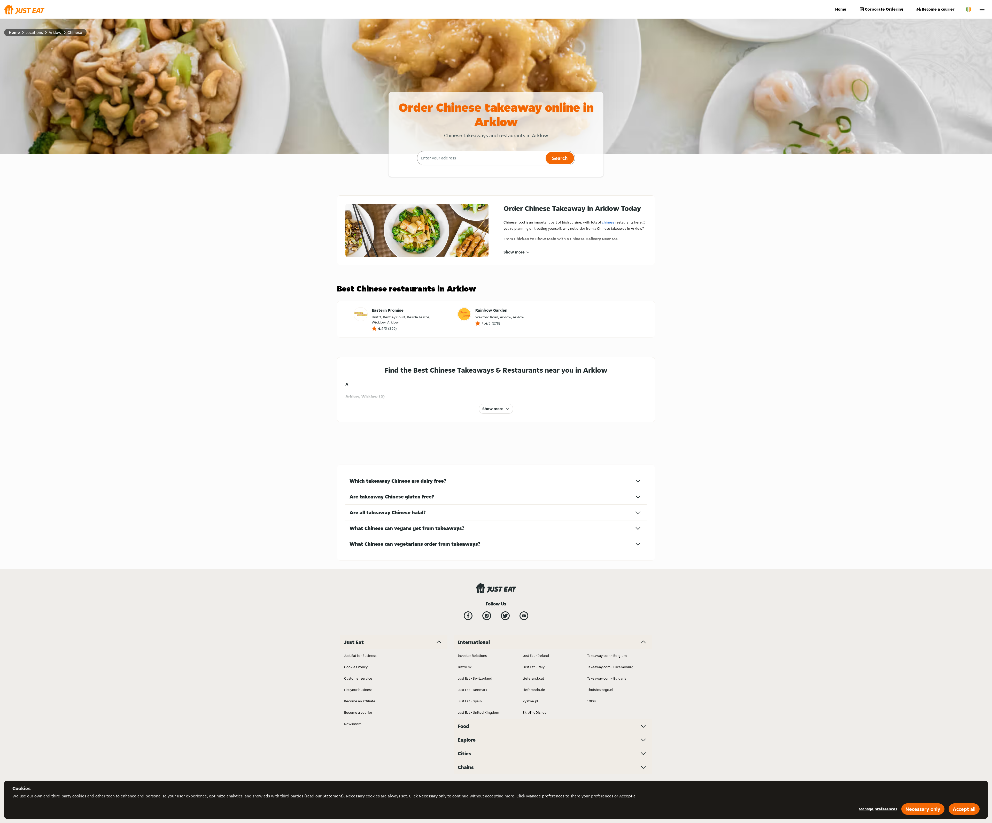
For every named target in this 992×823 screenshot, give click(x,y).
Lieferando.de (534, 689)
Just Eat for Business (360, 655)
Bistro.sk (464, 667)
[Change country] (968, 9)
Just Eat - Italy (534, 667)
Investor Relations (472, 655)
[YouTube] (524, 616)
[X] (505, 616)
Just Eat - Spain (470, 701)
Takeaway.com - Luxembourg (610, 667)
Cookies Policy (356, 667)
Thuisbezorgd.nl (600, 689)
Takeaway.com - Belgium (607, 655)
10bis (591, 701)
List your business (358, 689)
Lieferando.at (533, 678)
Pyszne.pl (530, 701)
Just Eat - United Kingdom (478, 712)
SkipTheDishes (534, 712)
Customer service (358, 678)
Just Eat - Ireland (536, 655)
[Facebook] (468, 616)
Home (840, 9)
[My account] (982, 9)
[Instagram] (487, 616)
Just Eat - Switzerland (475, 678)
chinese (608, 222)
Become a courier (938, 9)
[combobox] (480, 158)
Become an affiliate (359, 701)
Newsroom (352, 723)
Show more (514, 252)
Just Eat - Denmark (472, 689)
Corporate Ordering (884, 9)
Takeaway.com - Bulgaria (606, 678)
